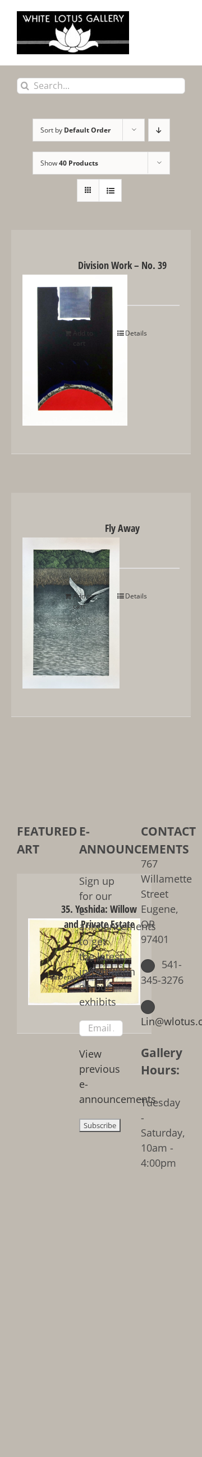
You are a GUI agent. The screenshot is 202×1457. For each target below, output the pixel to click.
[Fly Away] (40, 605)
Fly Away (122, 528)
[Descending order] (159, 130)
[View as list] (110, 190)
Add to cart (83, 338)
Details (136, 333)
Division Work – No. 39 (122, 265)
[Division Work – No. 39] (40, 342)
